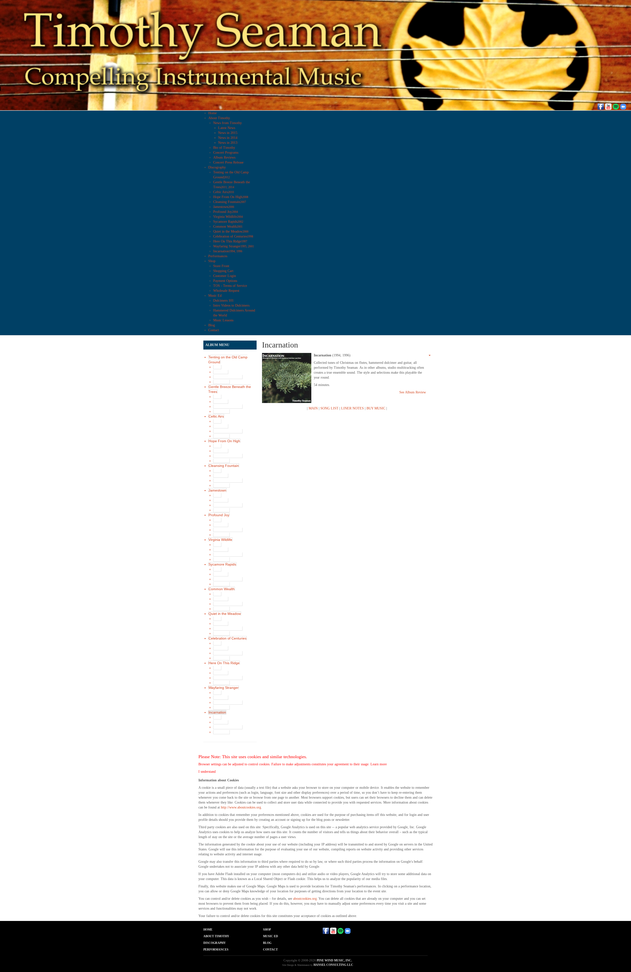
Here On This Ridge (230, 241)
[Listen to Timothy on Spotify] (616, 106)
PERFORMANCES (215, 949)
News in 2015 (227, 133)
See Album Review (412, 392)
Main (217, 367)
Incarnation (227, 251)
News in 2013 (227, 143)
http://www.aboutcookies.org (241, 807)
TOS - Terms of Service (230, 286)
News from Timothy (227, 123)
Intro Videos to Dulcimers (231, 305)
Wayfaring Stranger (233, 246)
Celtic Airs (223, 192)
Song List (220, 372)
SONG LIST (329, 408)
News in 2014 (227, 138)
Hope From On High (230, 197)
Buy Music (221, 382)
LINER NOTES (352, 408)
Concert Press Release (228, 162)
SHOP (267, 929)
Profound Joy (225, 212)
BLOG (267, 943)
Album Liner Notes (227, 377)
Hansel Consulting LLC (333, 965)
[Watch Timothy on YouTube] (608, 106)
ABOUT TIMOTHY (216, 936)
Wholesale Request (226, 291)
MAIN (313, 408)
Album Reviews (224, 157)
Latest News (226, 128)
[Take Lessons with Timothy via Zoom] (623, 106)
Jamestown (223, 207)
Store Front (221, 266)
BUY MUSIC (376, 408)
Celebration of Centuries (233, 236)
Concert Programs (225, 152)
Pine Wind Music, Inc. (334, 960)
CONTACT (270, 949)
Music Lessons (223, 320)
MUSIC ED (270, 936)
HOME (207, 929)
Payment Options (225, 281)
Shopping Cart (223, 271)
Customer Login (224, 276)
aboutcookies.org (305, 898)
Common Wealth (228, 226)
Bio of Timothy (224, 147)
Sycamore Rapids (228, 221)
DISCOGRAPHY (214, 943)
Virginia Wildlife (228, 217)
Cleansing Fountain (229, 202)
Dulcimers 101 (223, 300)
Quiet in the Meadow (230, 231)
